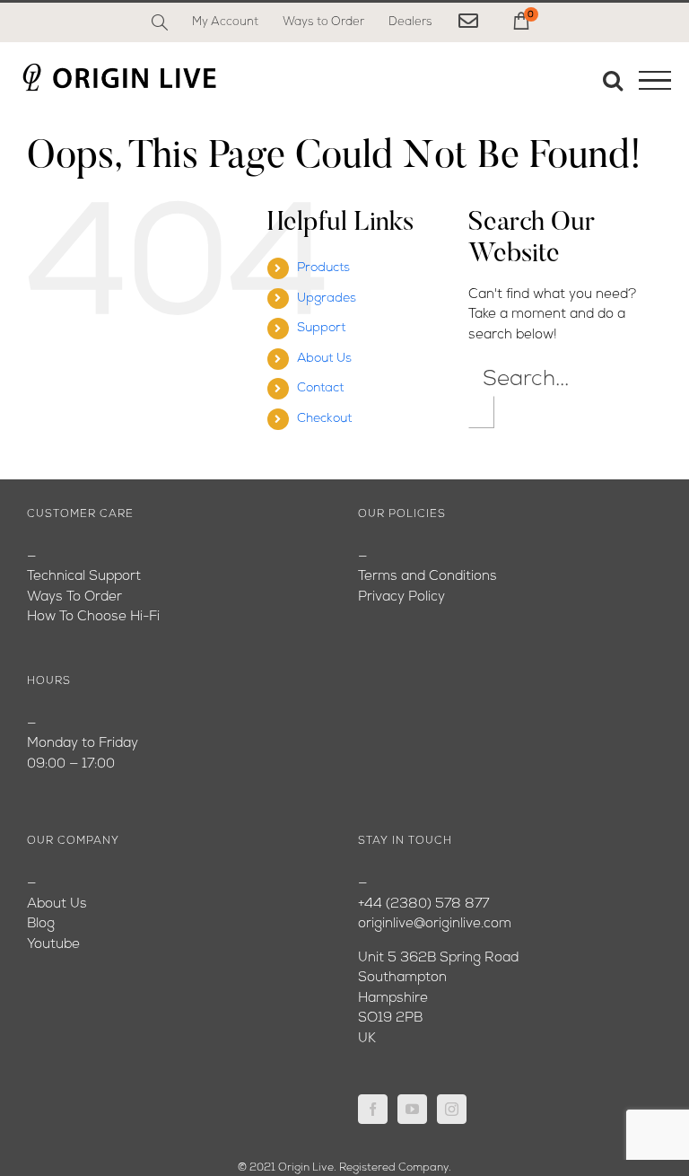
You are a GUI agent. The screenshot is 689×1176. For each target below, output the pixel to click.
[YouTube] (412, 1109)
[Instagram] (452, 1109)
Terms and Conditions (427, 577)
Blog (41, 924)
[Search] (159, 22)
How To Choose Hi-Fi (93, 617)
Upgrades (326, 298)
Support (321, 328)
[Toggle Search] (613, 80)
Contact (320, 388)
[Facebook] (373, 1109)
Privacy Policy (401, 597)
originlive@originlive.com (434, 924)
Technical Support (84, 577)
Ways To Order (74, 597)
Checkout (324, 419)
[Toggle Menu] (655, 81)
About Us (324, 358)
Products (323, 268)
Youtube (53, 945)
